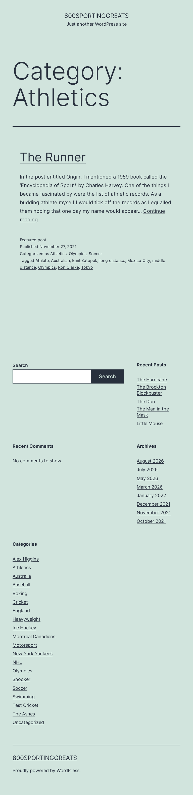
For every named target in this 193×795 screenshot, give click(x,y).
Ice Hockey (24, 627)
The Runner (53, 157)
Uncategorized (28, 722)
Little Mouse (150, 423)
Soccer (95, 253)
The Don (146, 401)
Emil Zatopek (84, 260)
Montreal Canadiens (34, 636)
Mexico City (138, 260)
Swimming (24, 696)
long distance (112, 260)
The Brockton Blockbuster (151, 389)
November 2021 (154, 512)
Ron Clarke (68, 267)
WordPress (68, 770)
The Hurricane (152, 379)
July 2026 (147, 469)
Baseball (21, 584)
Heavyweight (26, 619)
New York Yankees (33, 653)
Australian (60, 260)
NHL (17, 662)
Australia (22, 576)
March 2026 (150, 487)
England (21, 610)
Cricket (20, 602)
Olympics (77, 253)
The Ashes (24, 713)
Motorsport (25, 645)
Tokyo (87, 267)
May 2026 (147, 478)
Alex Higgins (26, 559)
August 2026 (150, 461)
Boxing (20, 593)
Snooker (21, 679)
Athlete (42, 260)
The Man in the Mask (153, 411)
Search (20, 365)
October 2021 (151, 521)
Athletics (58, 253)
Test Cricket (25, 705)
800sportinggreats (96, 15)
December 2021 (153, 504)
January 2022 (151, 495)
